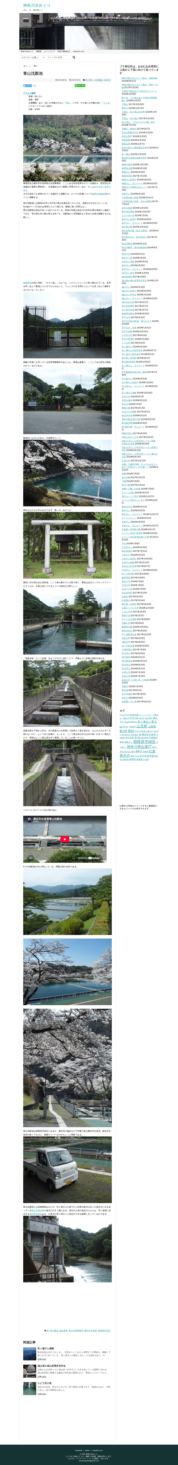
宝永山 (125, 698)
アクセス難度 (29, 93)
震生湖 (125, 690)
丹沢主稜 (134, 718)
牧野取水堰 (127, 168)
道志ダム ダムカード (132, 223)
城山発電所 (127, 277)
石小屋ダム (127, 379)
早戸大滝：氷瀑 (129, 328)
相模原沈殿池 (128, 313)
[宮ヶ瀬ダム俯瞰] (29, 1353)
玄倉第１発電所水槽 (131, 529)
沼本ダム (126, 194)
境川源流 (126, 657)
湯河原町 (145, 738)
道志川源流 (127, 208)
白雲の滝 (126, 672)
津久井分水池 (128, 302)
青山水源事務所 (76, 1331)
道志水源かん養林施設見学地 (135, 148)
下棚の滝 (125, 718)
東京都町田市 (126, 735)
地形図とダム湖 (129, 701)
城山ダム (126, 287)
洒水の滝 (126, 581)
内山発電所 (127, 593)
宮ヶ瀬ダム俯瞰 (46, 1348)
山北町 (142, 726)
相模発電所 (127, 176)
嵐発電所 (126, 578)
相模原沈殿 (28, 283)
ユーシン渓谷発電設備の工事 (135, 537)
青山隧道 (54, 1331)
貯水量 (137, 756)
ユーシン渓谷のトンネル (133, 500)
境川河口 (126, 668)
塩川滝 (125, 404)
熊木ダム (126, 510)
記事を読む (42, 1359)
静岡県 (132, 759)
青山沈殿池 (127, 244)
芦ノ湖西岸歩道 (129, 634)
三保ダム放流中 (129, 559)
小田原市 (132, 727)
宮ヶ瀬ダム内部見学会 (132, 350)
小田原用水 (127, 649)
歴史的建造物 (100, 194)
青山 (68, 103)
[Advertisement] (67, 1308)
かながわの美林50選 (129, 715)
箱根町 (145, 752)
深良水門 (126, 638)
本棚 (124, 474)
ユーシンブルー (145, 715)
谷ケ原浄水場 (128, 310)
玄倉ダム (126, 522)
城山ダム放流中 (129, 291)
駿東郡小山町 (142, 759)
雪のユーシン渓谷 (130, 496)
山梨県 (152, 726)
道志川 (107, 80)
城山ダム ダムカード (132, 298)
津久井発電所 (128, 306)
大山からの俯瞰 (129, 412)
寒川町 (125, 727)
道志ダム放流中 (129, 219)
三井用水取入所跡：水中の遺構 (136, 201)
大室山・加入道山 (130, 118)
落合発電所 (127, 551)
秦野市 (138, 751)
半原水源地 (127, 400)
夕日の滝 (126, 585)
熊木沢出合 (127, 507)
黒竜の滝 (126, 615)
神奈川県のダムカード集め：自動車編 (139, 78)
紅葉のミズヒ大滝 (130, 608)
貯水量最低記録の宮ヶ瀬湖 (134, 372)
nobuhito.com (78, 51)
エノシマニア (49, 51)
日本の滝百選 (139, 731)
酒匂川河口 (127, 631)
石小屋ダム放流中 (130, 382)
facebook (78, 1450)
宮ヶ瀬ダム (127, 347)
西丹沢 (125, 755)
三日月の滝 (127, 335)
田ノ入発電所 (128, 574)
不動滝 (125, 686)
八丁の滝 (126, 343)
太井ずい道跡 (128, 261)
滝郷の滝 (126, 623)
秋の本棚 (126, 477)
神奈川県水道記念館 (131, 419)
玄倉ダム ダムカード (132, 526)
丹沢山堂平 (127, 136)
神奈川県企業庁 (139, 747)
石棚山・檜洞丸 (129, 129)
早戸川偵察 (127, 331)
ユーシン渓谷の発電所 (132, 533)
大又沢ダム (127, 547)
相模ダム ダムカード (132, 183)
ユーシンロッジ (129, 518)
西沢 (132, 756)
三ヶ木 (106, 103)
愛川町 (123, 730)
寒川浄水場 (127, 415)
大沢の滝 (126, 396)
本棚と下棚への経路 (131, 489)
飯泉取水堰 (127, 627)
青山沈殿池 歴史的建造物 (134, 247)
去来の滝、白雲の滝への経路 (135, 680)
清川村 (137, 737)
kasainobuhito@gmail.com (89, 1461)
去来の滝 (126, 676)
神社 (36, 438)
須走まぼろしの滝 (130, 437)
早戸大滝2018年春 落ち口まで (136, 321)
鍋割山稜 (126, 144)
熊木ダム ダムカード (132, 514)
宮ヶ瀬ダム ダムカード (133, 365)
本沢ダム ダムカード (132, 269)
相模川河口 (127, 433)
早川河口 (126, 653)
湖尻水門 (126, 642)
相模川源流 (127, 164)
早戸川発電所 (128, 339)
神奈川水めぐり (37, 5)
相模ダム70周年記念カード (134, 187)
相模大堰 (126, 408)
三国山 (125, 104)
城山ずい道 (127, 258)
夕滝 (124, 543)
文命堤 (125, 596)
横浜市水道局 (90, 1331)
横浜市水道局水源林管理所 (134, 158)
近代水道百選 (147, 756)
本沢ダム (126, 265)
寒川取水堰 (127, 423)
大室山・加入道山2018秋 (133, 112)
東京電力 (134, 735)
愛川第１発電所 (129, 358)
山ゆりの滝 (127, 589)
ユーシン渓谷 (128, 492)
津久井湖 (129, 738)
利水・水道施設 (95, 80)
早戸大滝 (126, 317)
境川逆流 (126, 665)
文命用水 (126, 600)
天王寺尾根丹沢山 (130, 132)
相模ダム (126, 172)
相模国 (38, 51)
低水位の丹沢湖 (129, 566)
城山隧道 (63, 1331)
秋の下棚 (126, 485)
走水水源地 (127, 694)
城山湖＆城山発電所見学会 (52, 1366)
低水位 (141, 718)
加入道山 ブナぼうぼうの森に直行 (138, 122)
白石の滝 (126, 460)
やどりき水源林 (129, 619)
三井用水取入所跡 (130, 197)
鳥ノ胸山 (126, 154)
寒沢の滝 (126, 254)
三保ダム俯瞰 (128, 562)
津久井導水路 (38, 1210)
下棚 (124, 481)
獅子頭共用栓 (128, 212)
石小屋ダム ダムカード (133, 386)
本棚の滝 (149, 731)
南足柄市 (148, 718)
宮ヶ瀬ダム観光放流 (131, 354)
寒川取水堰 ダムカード (133, 427)
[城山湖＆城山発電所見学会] (29, 1371)
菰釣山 (125, 108)
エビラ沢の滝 (45, 1383)
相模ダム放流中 (129, 180)
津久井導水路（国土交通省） (135, 231)
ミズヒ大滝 (127, 612)
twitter (87, 1450)
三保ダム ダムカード (132, 570)
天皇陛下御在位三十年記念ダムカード (139, 91)
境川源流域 (127, 661)
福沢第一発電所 (129, 604)
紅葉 (152, 751)
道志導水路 (34, 1214)
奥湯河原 (133, 722)
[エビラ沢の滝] (29, 1388)
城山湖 (127, 722)
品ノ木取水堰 (128, 646)
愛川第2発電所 (128, 362)
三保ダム (126, 555)
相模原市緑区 (104, 1331)
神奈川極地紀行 (64, 51)
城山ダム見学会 (129, 295)
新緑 (131, 731)
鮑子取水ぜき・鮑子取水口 (134, 237)
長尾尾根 (126, 140)
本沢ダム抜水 (128, 273)
